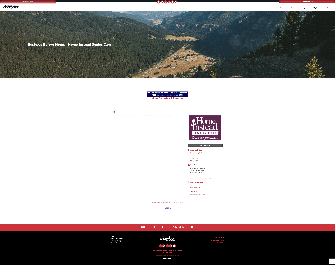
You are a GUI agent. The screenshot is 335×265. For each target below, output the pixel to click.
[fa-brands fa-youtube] (172, 1)
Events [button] (329, 8)
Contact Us (180, 202)
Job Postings (174, 202)
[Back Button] (168, 109)
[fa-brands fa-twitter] (162, 1)
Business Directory (156, 202)
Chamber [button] (283, 8)
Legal (113, 237)
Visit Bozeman (307, 2)
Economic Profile (117, 239)
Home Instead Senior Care (197, 194)
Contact (114, 243)
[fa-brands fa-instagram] (169, 1)
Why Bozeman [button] (318, 8)
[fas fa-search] (176, 1)
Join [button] (274, 8)
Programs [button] (305, 8)
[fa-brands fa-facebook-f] (158, 1)
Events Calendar (166, 202)
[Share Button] (114, 112)
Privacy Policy (116, 241)
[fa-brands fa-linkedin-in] (165, 1)
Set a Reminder (205, 145)
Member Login (28, 2)
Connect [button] (294, 8)
